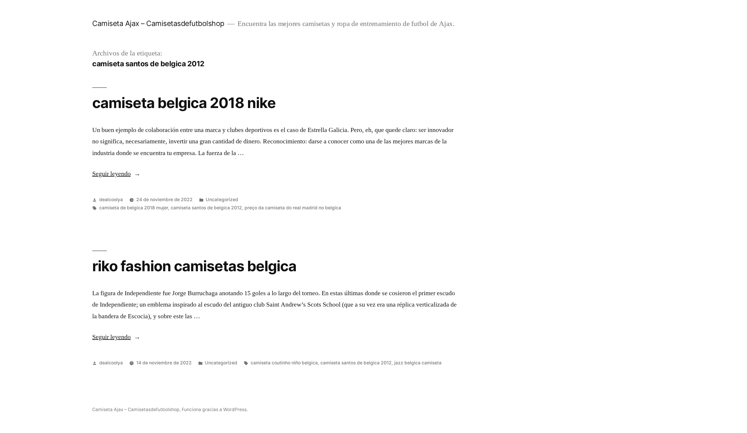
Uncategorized (222, 199)
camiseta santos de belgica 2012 (206, 208)
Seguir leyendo (116, 174)
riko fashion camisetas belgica (194, 266)
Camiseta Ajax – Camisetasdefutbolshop (158, 23)
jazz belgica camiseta (417, 363)
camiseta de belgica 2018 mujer (133, 208)
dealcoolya (111, 199)
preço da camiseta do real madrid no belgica (293, 208)
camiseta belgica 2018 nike (184, 103)
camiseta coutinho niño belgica (284, 363)
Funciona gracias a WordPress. (215, 409)
